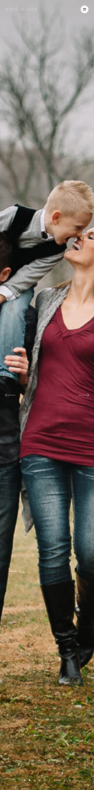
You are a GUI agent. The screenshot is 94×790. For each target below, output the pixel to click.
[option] (47, 395)
